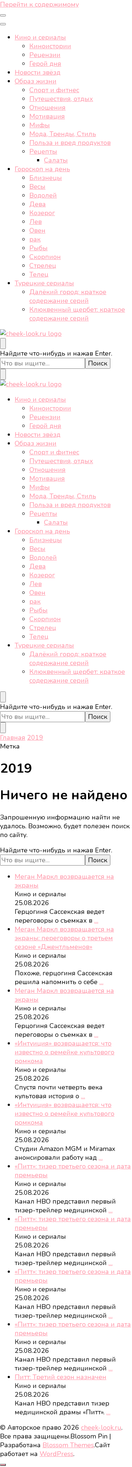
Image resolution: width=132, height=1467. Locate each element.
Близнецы (45, 177)
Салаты (56, 160)
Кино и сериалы (40, 37)
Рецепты (43, 151)
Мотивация (47, 116)
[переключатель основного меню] (3, 15)
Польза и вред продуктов (70, 142)
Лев (35, 221)
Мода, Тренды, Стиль (62, 134)
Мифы (39, 125)
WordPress (56, 1453)
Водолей (43, 195)
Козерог (42, 213)
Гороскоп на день (42, 169)
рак (35, 239)
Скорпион (45, 256)
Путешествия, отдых (61, 98)
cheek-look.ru (101, 1427)
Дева (37, 204)
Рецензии (44, 54)
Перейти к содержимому (39, 4)
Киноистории (50, 46)
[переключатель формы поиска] (3, 343)
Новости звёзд (37, 72)
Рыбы (38, 248)
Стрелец (42, 265)
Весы (37, 186)
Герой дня (45, 63)
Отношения (47, 107)
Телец (38, 274)
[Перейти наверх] (3, 1465)
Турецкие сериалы (44, 283)
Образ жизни (35, 81)
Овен (37, 230)
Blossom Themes (68, 1445)
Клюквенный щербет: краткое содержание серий (77, 314)
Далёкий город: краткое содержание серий (67, 296)
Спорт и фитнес (54, 90)
